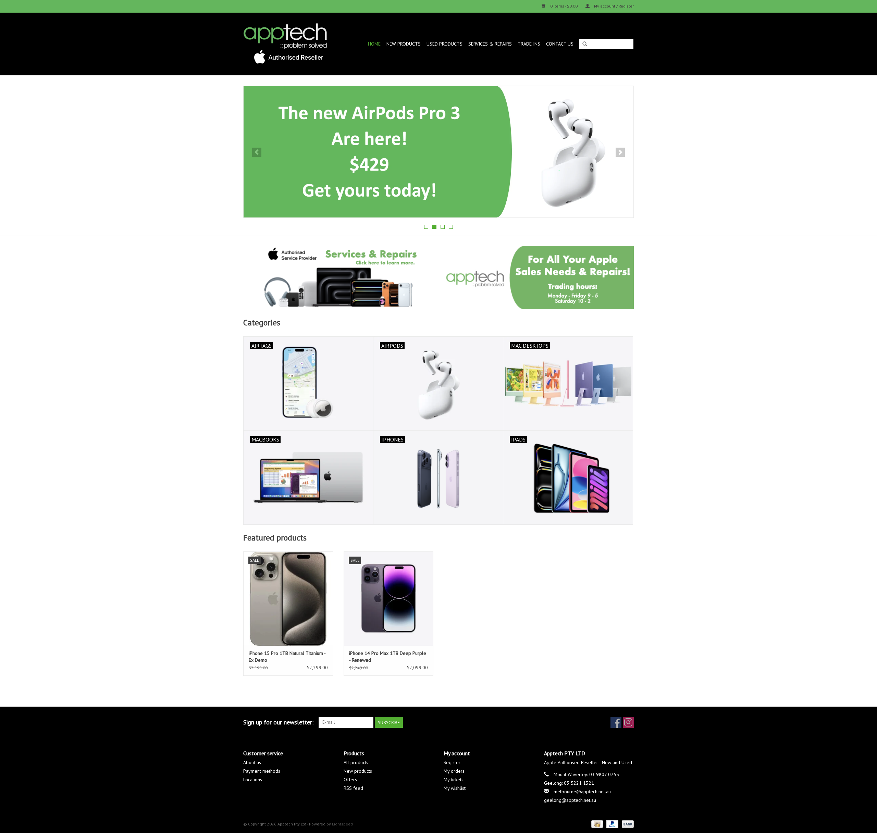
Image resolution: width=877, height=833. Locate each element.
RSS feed (353, 788)
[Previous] (256, 152)
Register (452, 762)
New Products (403, 44)
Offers (350, 779)
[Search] (585, 44)
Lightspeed (342, 823)
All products (356, 762)
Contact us (559, 44)
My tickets (454, 779)
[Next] (620, 152)
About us (252, 762)
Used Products (444, 44)
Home (374, 44)
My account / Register (613, 6)
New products (358, 771)
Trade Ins (529, 44)
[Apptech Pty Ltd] (289, 44)
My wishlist (455, 788)
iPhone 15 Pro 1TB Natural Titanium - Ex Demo (287, 656)
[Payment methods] (596, 823)
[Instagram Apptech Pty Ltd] (628, 722)
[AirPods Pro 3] (393, 151)
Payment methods (261, 771)
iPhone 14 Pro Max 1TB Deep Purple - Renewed (387, 656)
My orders (454, 771)
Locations (252, 779)
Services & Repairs (490, 44)
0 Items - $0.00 (564, 6)
